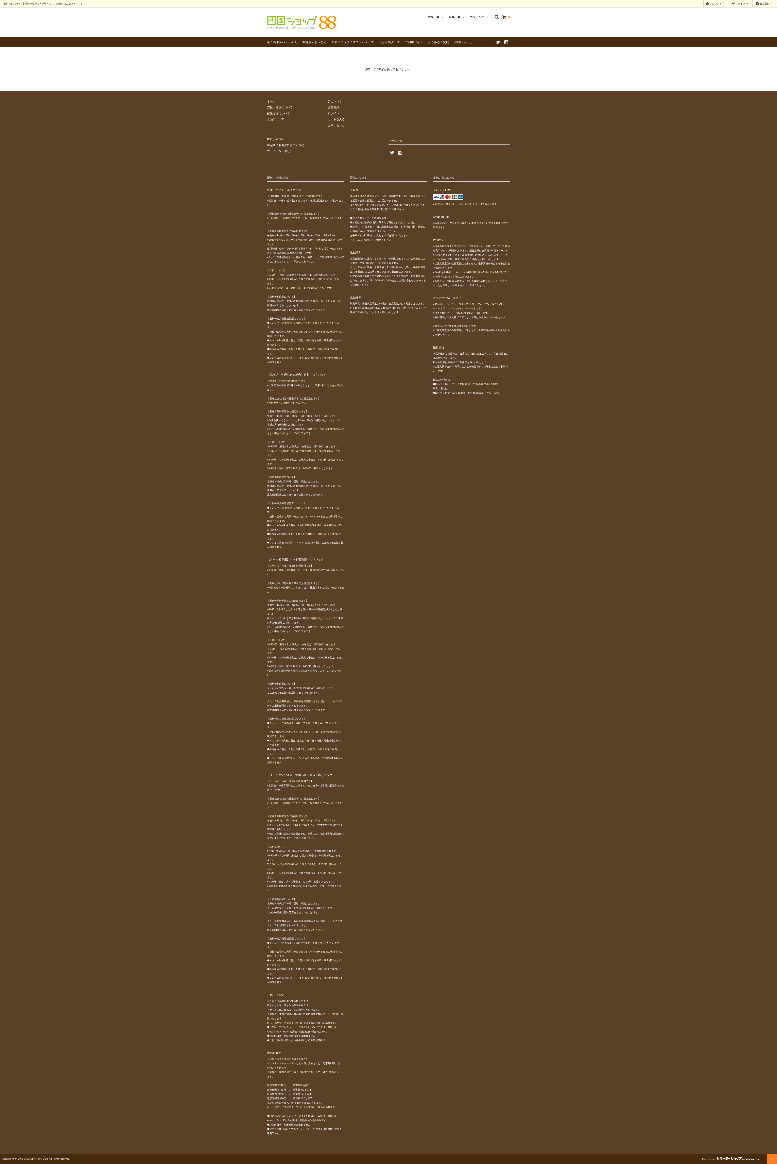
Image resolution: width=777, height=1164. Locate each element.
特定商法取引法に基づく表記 (285, 145)
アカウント (715, 3)
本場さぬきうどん (314, 42)
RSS (270, 139)
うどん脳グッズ (389, 42)
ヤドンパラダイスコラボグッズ (352, 42)
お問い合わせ (463, 42)
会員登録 (764, 3)
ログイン (740, 3)
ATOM (279, 139)
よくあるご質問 (438, 42)
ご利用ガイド (414, 42)
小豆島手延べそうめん (282, 42)
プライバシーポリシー (281, 151)
